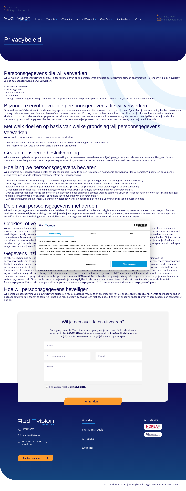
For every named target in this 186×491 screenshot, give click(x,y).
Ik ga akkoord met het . (67, 387)
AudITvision (110, 484)
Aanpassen (91, 264)
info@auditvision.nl (18, 10)
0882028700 (28, 429)
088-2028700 (14, 7)
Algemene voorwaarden (158, 484)
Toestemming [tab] (55, 233)
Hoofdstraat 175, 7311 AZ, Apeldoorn (34, 443)
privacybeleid (77, 386)
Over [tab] (131, 233)
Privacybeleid (136, 484)
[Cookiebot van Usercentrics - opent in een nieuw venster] (136, 225)
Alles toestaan (129, 264)
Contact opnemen (32, 458)
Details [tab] (93, 233)
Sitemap (177, 484)
